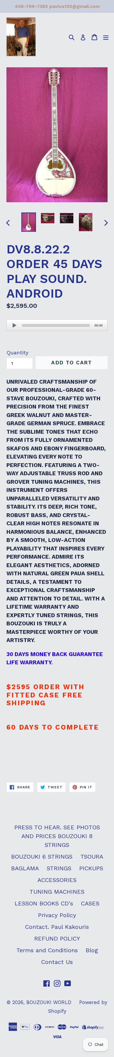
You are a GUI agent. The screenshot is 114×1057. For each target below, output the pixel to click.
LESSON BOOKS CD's (44, 903)
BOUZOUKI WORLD (48, 1002)
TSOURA (91, 856)
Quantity (17, 352)
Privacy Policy (57, 915)
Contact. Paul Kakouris (57, 926)
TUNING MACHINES (57, 891)
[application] (57, 325)
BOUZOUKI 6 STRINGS (41, 856)
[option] (28, 222)
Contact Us (57, 961)
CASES (90, 903)
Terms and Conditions (47, 950)
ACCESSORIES (57, 879)
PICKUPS (91, 868)
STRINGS (59, 868)
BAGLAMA (25, 868)
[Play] (14, 325)
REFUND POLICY (57, 938)
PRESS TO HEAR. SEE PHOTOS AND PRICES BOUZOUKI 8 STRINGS (57, 836)
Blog (92, 950)
